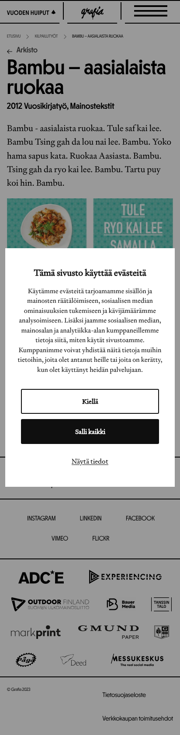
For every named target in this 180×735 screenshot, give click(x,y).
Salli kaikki (90, 431)
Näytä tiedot (90, 461)
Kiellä (90, 401)
